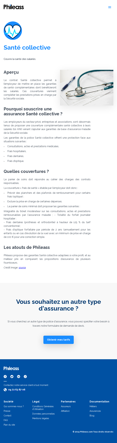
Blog (92, 415)
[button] (58, 340)
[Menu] (109, 7)
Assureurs (66, 406)
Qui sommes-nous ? (14, 406)
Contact (7, 415)
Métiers (93, 406)
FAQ (6, 420)
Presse (7, 411)
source (22, 267)
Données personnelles (43, 414)
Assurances (95, 411)
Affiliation (65, 411)
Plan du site (9, 425)
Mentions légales (40, 418)
